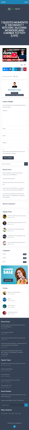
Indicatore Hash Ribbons (7, 369)
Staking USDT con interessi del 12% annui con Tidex (13, 363)
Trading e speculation (13, 312)
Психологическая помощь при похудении (10, 380)
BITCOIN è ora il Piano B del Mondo (16, 229)
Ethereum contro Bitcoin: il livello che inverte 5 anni (13, 183)
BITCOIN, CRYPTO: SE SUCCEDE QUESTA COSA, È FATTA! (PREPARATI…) (13, 173)
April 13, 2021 (11, 244)
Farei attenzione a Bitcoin (9, 178)
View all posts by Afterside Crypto (14, 94)
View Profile (14, 92)
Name (4, 128)
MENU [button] (4, 2)
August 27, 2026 (12, 217)
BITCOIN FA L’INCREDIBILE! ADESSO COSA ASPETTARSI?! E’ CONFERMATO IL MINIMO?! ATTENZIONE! (14, 195)
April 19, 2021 (11, 224)
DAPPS (9, 298)
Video (16, 76)
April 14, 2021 (11, 237)
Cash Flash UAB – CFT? (6, 385)
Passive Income (11, 305)
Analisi (4, 254)
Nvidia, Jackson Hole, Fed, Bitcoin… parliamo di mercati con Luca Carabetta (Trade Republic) (13, 189)
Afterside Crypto (14, 90)
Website (5, 142)
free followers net (5, 374)
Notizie (4, 257)
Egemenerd (19, 423)
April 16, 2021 (11, 230)
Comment (5, 110)
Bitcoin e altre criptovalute (14, 292)
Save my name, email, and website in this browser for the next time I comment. (14, 152)
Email (4, 135)
